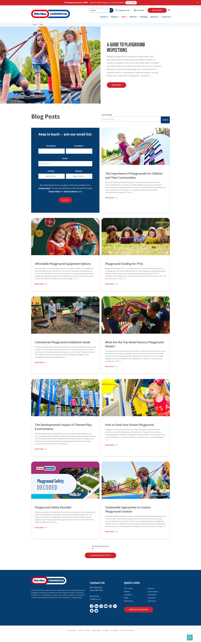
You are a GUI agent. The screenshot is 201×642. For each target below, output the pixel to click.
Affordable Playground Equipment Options (63, 264)
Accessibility (114, 630)
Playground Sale (124, 10)
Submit (65, 200)
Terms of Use (71, 630)
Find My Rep (140, 10)
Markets (127, 591)
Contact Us (97, 582)
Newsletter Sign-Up (138, 609)
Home (35, 24)
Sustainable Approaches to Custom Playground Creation (128, 509)
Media (126, 598)
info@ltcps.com (95, 599)
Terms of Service (70, 191)
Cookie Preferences (127, 630)
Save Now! (131, 3)
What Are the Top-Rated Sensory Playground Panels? (134, 344)
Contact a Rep (153, 591)
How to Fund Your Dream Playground (129, 425)
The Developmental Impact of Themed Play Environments (63, 427)
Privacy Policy (44, 188)
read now (116, 85)
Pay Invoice (152, 601)
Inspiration (128, 595)
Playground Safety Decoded (53, 507)
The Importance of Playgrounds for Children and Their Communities (134, 175)
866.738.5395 (94, 596)
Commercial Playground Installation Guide (62, 342)
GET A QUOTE (157, 10)
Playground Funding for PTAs (124, 264)
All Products (128, 588)
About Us (151, 588)
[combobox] (51, 176)
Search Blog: (107, 114)
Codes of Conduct (84, 630)
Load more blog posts (100, 555)
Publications (128, 601)
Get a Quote (152, 595)
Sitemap (106, 630)
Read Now (109, 198)
